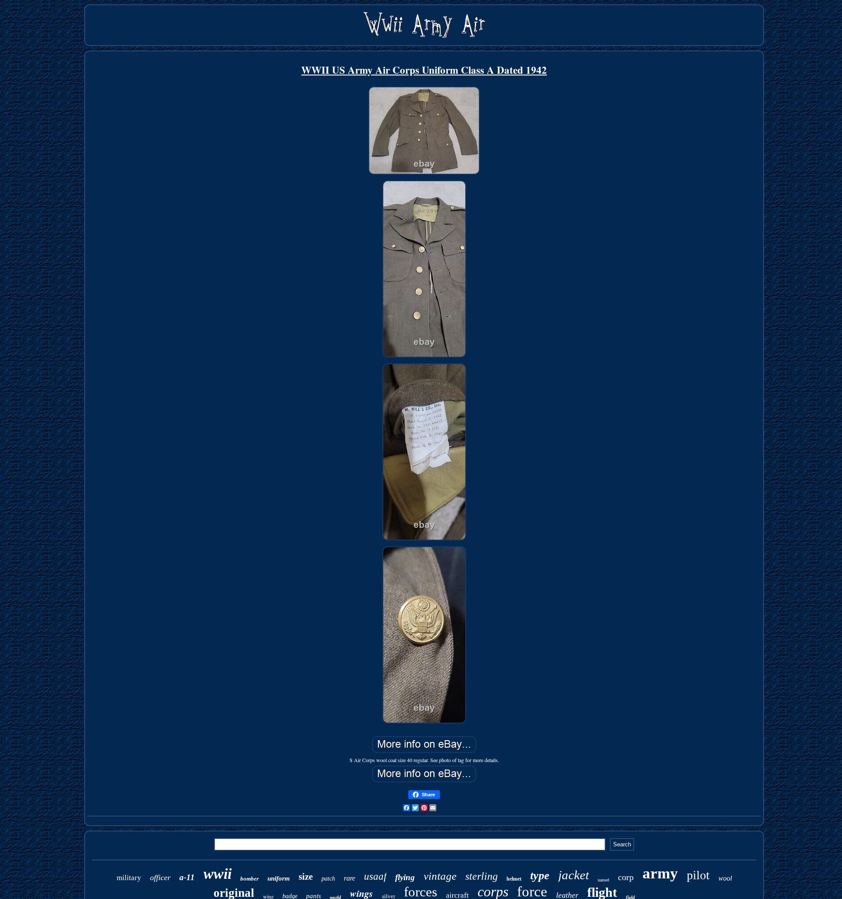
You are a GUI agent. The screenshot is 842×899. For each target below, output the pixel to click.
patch (328, 878)
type (539, 875)
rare (349, 878)
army (660, 873)
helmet (514, 879)
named (603, 880)
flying (405, 877)
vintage (440, 876)
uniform (279, 878)
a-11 (187, 877)
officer (160, 877)
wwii (217, 874)
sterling (481, 876)
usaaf (375, 876)
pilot (698, 875)
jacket (573, 875)
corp (626, 877)
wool (725, 878)
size (306, 876)
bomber (249, 878)
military (129, 878)
